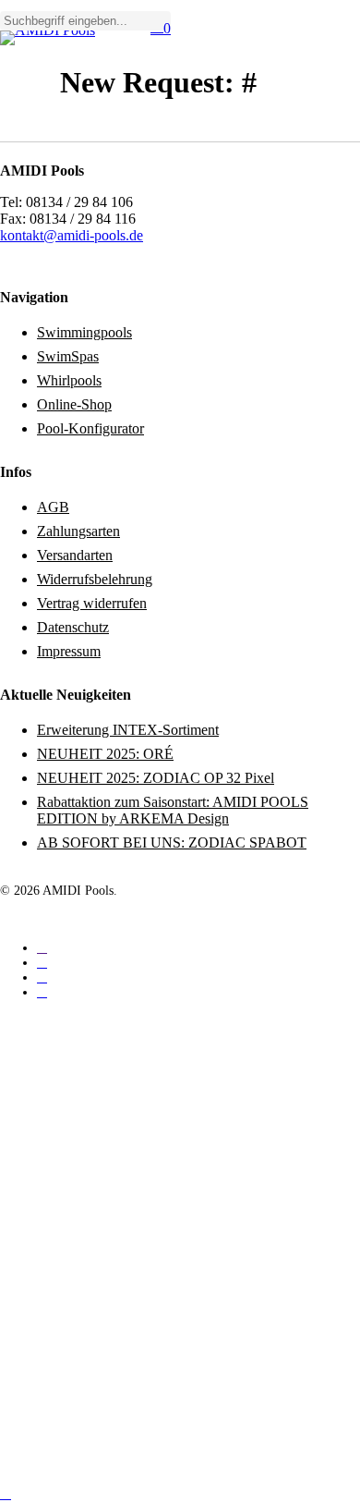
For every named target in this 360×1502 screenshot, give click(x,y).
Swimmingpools (84, 332)
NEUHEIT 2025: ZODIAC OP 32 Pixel (155, 778)
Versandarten (75, 555)
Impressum (69, 651)
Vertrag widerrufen (92, 603)
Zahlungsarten (78, 531)
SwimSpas (68, 356)
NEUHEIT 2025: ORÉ (105, 754)
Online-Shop (74, 404)
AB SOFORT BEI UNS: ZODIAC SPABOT (171, 842)
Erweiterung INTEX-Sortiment (128, 730)
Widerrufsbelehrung (94, 579)
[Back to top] (5, 1493)
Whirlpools (69, 380)
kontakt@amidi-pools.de (71, 235)
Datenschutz (73, 627)
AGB (53, 507)
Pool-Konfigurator (90, 428)
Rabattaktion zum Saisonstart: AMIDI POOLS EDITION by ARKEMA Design (172, 810)
